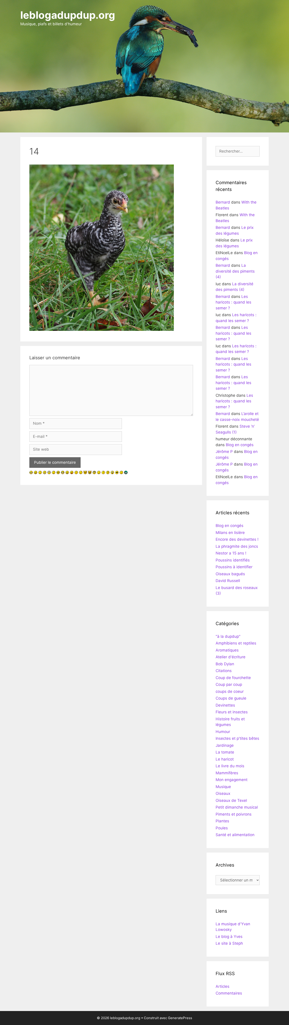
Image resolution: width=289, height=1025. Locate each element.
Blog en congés (240, 445)
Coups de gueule (231, 698)
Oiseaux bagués (230, 574)
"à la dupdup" (228, 636)
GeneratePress (180, 1018)
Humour (223, 731)
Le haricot (225, 759)
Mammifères (227, 773)
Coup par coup (229, 684)
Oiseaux (223, 793)
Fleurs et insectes (232, 712)
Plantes (222, 821)
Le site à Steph (229, 943)
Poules (222, 828)
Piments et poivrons (234, 814)
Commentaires (229, 993)
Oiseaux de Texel (231, 800)
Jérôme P (224, 451)
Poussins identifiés (233, 560)
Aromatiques (227, 650)
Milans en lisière (230, 532)
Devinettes (225, 705)
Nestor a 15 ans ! (231, 553)
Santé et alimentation (235, 835)
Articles (222, 986)
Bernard (223, 202)
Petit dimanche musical (237, 807)
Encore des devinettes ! (237, 539)
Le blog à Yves (229, 936)
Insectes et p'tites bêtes (237, 738)
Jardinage (225, 745)
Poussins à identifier (234, 567)
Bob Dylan (225, 664)
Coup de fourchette (233, 677)
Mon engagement (231, 779)
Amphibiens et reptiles (236, 643)
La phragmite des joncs (237, 546)
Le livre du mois (230, 766)
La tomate (225, 752)
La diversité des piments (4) (235, 271)
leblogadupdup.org (67, 15)
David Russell (228, 580)
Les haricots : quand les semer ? (233, 302)
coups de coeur (230, 691)
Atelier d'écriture (230, 657)
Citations (224, 670)
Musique (223, 786)
